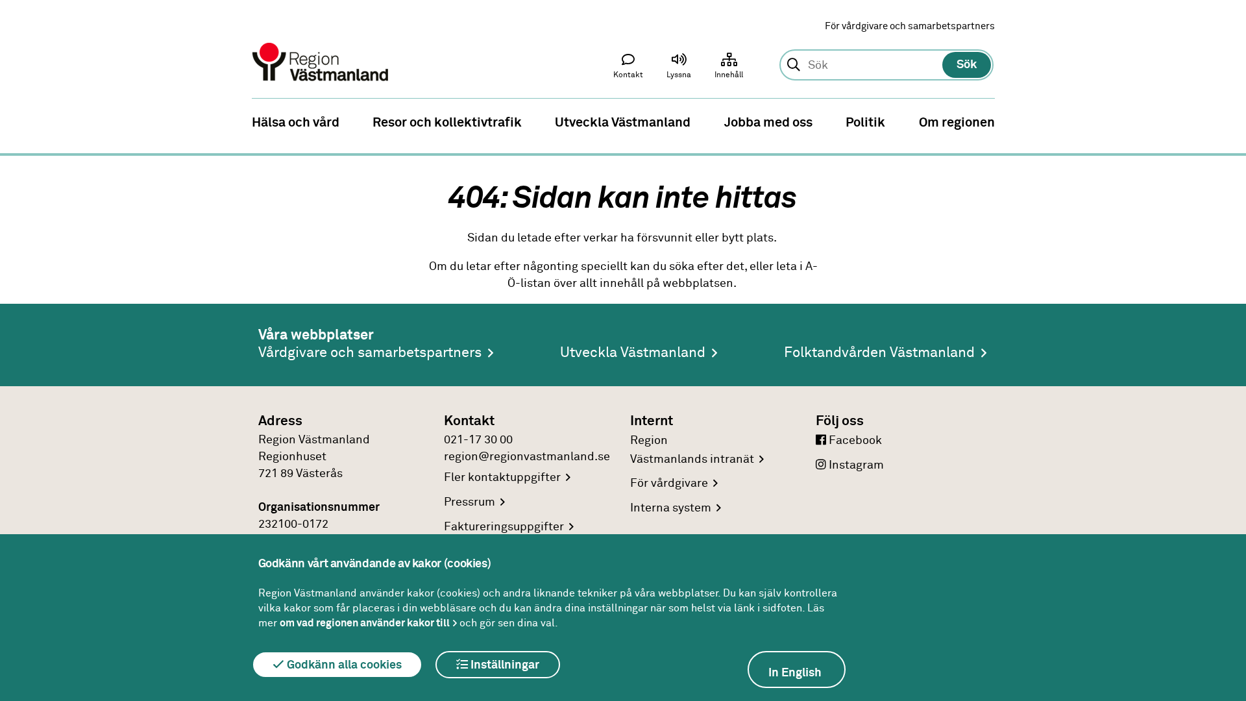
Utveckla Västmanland (632, 353)
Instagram (855, 465)
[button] (678, 69)
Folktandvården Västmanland (879, 353)
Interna (670, 508)
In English (795, 673)
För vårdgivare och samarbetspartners (910, 26)
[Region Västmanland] (321, 43)
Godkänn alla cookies (343, 665)
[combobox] (886, 65)
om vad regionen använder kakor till (365, 623)
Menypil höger (1226, 121)
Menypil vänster (19, 121)
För (669, 483)
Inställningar (503, 665)
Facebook (854, 441)
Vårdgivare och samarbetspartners (370, 353)
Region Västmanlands (692, 450)
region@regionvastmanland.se (527, 457)
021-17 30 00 (478, 440)
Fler (502, 478)
